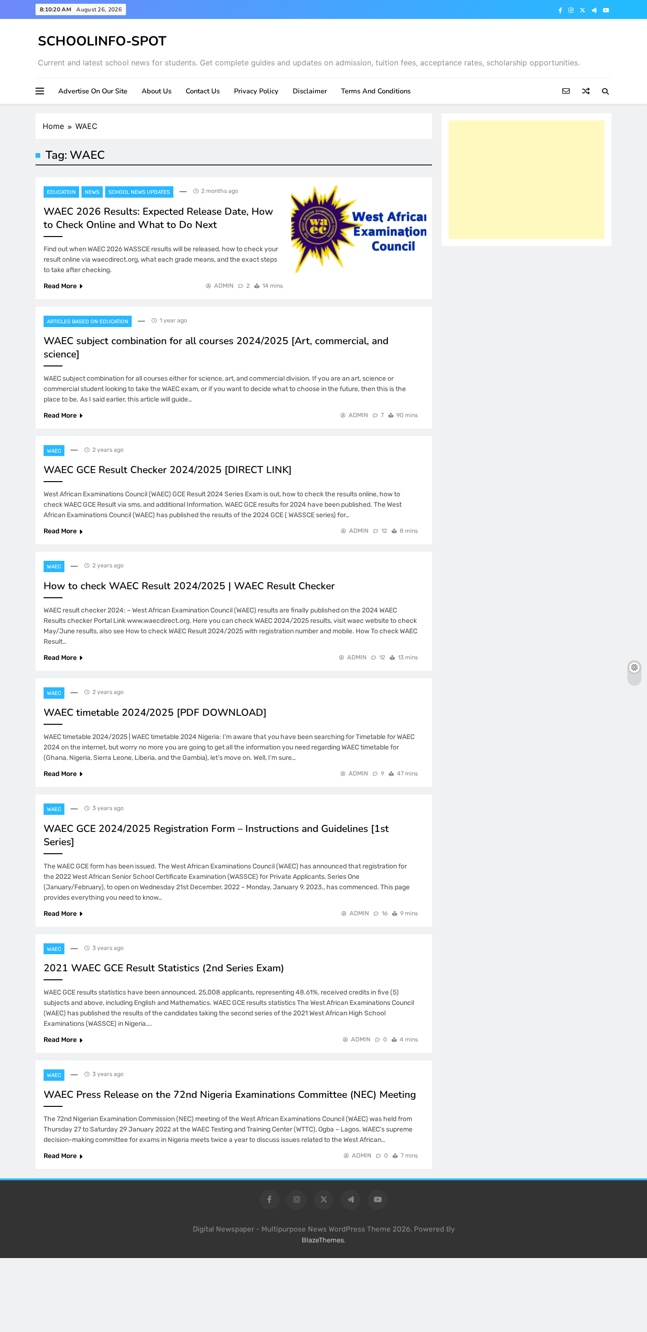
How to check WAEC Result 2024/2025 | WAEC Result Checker (189, 586)
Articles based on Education (87, 322)
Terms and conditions (376, 91)
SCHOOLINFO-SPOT (102, 41)
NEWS (92, 192)
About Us (156, 91)
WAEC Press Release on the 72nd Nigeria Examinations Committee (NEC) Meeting (230, 1094)
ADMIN (224, 285)
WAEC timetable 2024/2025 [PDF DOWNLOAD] (155, 712)
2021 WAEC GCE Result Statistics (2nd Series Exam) (164, 968)
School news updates (139, 192)
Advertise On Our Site (92, 91)
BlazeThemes (323, 1240)
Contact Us (203, 91)
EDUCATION (61, 192)
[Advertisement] (526, 179)
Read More (60, 286)
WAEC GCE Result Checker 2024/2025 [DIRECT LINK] (168, 469)
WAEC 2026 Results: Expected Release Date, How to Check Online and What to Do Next (158, 218)
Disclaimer (310, 91)
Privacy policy (256, 91)
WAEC (54, 451)
